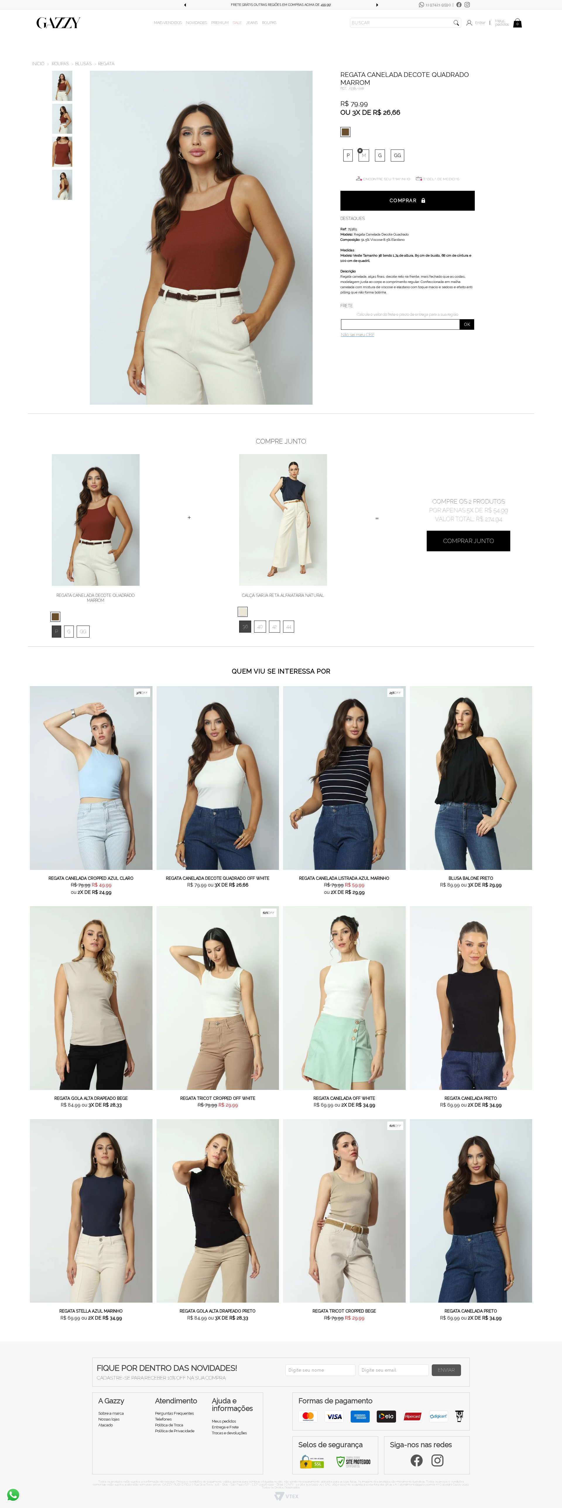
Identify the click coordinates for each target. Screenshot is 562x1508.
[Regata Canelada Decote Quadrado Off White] (218, 777)
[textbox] (405, 23)
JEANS (252, 22)
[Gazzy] (58, 22)
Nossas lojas (108, 1419)
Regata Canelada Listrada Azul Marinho (344, 878)
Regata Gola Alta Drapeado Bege (91, 1098)
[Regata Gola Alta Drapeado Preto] (218, 1210)
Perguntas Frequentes (174, 1413)
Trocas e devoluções (229, 1433)
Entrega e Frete (225, 1427)
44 (288, 626)
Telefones (163, 1419)
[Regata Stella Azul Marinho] (91, 1210)
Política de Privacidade (174, 1431)
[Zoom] (62, 86)
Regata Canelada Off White (344, 1098)
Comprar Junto (468, 541)
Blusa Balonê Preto (471, 878)
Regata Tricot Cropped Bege (344, 1311)
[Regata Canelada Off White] (344, 997)
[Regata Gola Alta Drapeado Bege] (91, 997)
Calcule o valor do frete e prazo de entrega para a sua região (407, 314)
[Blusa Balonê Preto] (471, 777)
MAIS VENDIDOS (168, 22)
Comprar (403, 200)
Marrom (347, 131)
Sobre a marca (111, 1413)
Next (377, 4)
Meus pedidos (502, 23)
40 (260, 626)
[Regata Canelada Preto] (471, 997)
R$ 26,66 (386, 112)
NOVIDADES (196, 22)
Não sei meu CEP (357, 334)
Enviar (446, 1370)
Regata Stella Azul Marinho (91, 1311)
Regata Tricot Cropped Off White (217, 1098)
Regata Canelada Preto (471, 1098)
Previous (184, 4)
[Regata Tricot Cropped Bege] (344, 1210)
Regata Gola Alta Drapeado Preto (218, 1311)
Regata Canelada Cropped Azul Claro (91, 878)
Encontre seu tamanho (386, 179)
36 (245, 626)
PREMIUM (220, 22)
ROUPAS (269, 22)
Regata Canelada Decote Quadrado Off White (217, 878)
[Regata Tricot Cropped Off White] (218, 997)
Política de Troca (169, 1425)
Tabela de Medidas (441, 179)
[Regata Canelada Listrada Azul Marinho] (344, 777)
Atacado (105, 1425)
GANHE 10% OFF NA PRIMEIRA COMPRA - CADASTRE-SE (281, 5)
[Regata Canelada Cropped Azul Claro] (91, 777)
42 (274, 626)
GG (397, 155)
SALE (237, 22)
